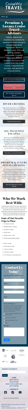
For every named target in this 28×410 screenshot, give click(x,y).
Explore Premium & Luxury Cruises (14, 185)
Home (14, 378)
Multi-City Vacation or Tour (11, 320)
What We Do (14, 380)
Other (6, 323)
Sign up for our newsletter (14, 80)
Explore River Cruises (14, 121)
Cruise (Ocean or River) (10, 317)
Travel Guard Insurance (11, 398)
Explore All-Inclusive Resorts (14, 153)
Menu (3, 17)
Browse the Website (9, 369)
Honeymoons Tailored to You (14, 86)
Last (5, 294)
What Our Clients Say (14, 384)
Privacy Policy (21, 408)
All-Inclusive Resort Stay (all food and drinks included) (13, 314)
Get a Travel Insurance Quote (14, 94)
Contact (7, 340)
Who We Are (14, 382)
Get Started (14, 386)
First (5, 289)
